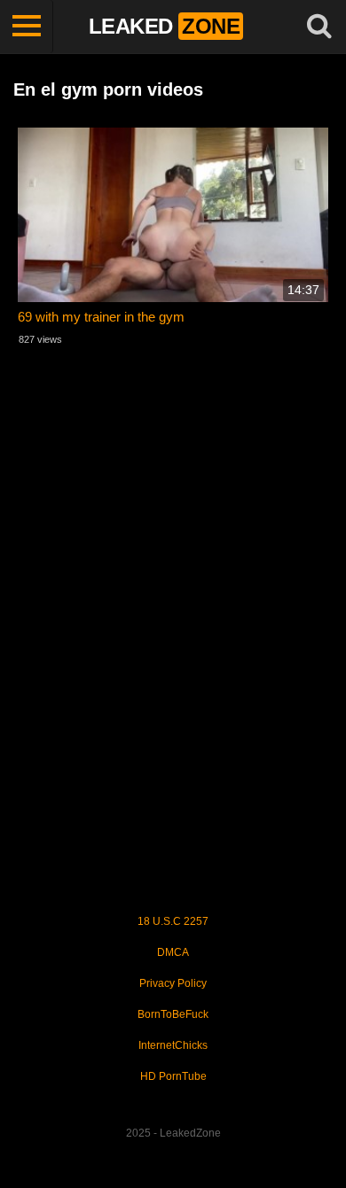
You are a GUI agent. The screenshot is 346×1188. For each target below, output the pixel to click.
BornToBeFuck (173, 1014)
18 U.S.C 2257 (173, 921)
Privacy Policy (173, 983)
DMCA (173, 952)
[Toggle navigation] (26, 26)
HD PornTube (173, 1076)
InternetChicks (173, 1045)
